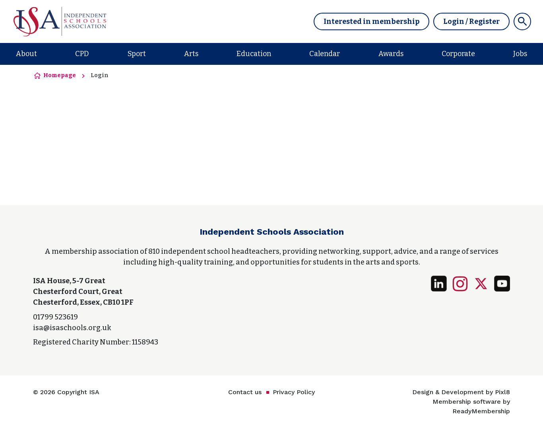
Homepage (59, 75)
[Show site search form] (522, 21)
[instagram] (460, 284)
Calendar (324, 53)
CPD (82, 53)
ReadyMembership (481, 411)
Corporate (458, 53)
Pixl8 (502, 392)
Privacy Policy (294, 392)
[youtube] (502, 284)
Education (254, 53)
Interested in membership (371, 21)
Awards (390, 53)
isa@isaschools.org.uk (72, 327)
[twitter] (481, 284)
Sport (137, 53)
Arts (191, 53)
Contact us (245, 392)
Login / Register (471, 21)
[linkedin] (439, 284)
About (26, 53)
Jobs (520, 53)
